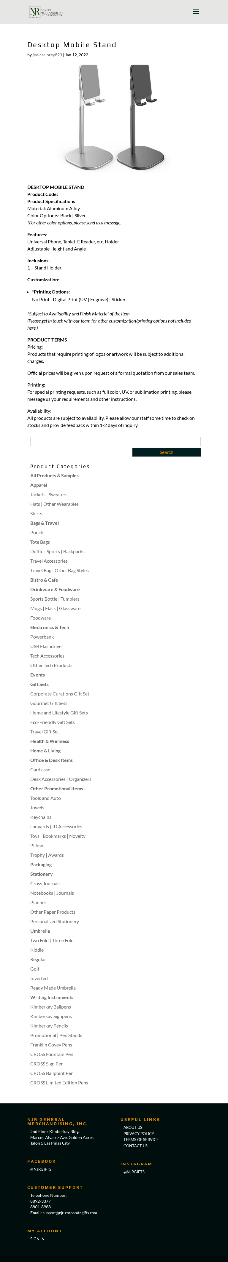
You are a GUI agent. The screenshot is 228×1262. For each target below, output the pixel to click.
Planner (38, 902)
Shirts (36, 513)
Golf (34, 968)
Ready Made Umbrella (53, 987)
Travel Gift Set (44, 731)
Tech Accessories (47, 655)
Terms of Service (141, 1139)
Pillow (36, 845)
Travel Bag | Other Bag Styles (59, 570)
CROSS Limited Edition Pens (59, 1082)
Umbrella (40, 931)
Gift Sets (39, 684)
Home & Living (45, 750)
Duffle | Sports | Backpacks (57, 551)
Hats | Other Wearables (54, 504)
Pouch (36, 532)
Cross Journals (45, 883)
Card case (40, 769)
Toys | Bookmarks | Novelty (58, 836)
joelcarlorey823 (47, 54)
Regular (38, 959)
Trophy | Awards (47, 855)
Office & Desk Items (51, 760)
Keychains (40, 817)
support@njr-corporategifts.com (70, 1212)
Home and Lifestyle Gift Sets (59, 712)
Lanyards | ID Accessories (56, 826)
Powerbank (42, 636)
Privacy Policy (139, 1133)
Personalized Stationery (54, 921)
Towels (37, 807)
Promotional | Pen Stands (56, 1035)
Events (37, 674)
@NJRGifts (134, 1172)
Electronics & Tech (49, 627)
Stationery (41, 874)
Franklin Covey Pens (51, 1044)
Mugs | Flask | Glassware (55, 608)
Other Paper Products (52, 912)
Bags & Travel (44, 523)
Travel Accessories (49, 561)
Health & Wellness (49, 741)
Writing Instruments (51, 997)
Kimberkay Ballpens (50, 1006)
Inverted (39, 978)
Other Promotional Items (56, 788)
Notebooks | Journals (52, 893)
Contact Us (136, 1145)
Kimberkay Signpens (51, 1016)
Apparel (38, 485)
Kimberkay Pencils (49, 1025)
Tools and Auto (45, 798)
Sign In (37, 1239)
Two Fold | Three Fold (52, 940)
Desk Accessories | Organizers (60, 779)
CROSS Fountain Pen (51, 1054)
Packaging (41, 864)
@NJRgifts (40, 1169)
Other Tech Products (51, 665)
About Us (133, 1127)
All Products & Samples (54, 475)
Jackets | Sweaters (48, 494)
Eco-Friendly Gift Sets (52, 722)
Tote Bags (40, 542)
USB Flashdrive (45, 646)
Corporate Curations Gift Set (59, 693)
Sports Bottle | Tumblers (55, 599)
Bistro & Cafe (44, 580)
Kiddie (37, 950)
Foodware (40, 617)
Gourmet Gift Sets (48, 703)
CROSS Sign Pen (47, 1063)
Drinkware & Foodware (55, 589)
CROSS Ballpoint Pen (52, 1073)
